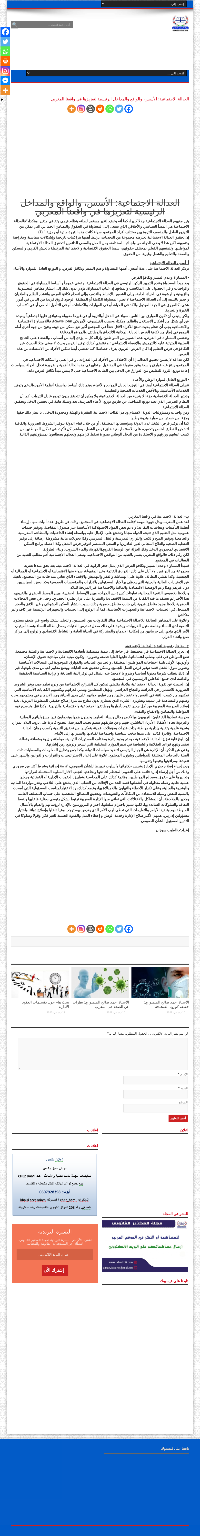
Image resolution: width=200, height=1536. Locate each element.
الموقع (183, 1102)
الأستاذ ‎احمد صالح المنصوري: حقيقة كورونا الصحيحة (166, 1004)
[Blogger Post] (90, 109)
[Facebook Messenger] (5, 80)
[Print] (100, 109)
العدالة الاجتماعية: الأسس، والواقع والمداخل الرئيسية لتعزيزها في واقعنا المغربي (100, 207)
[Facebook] (128, 109)
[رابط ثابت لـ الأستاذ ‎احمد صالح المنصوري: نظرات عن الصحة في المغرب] (100, 982)
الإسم (184, 1074)
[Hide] (2, 100)
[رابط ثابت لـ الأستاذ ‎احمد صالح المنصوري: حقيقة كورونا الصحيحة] (160, 982)
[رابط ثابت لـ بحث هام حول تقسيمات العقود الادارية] (40, 982)
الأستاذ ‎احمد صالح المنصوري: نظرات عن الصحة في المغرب (101, 1004)
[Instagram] (81, 109)
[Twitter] (119, 109)
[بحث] (14, 24)
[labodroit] (180, 22)
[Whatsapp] (109, 109)
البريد (184, 1088)
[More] (71, 109)
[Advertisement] (100, 156)
